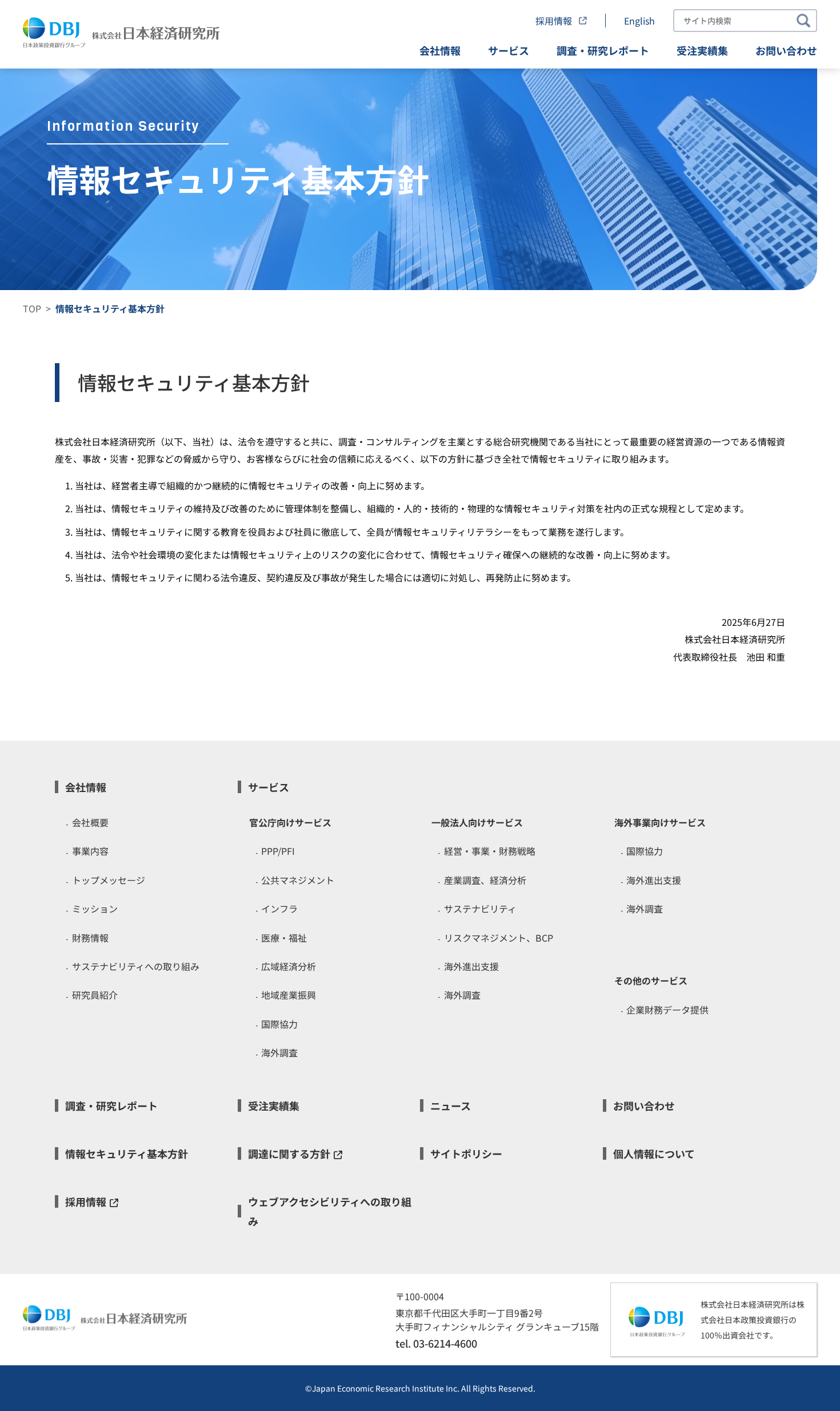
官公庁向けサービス (290, 822)
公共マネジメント (297, 880)
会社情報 (440, 50)
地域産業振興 (288, 995)
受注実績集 (702, 50)
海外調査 (279, 1052)
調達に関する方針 (289, 1153)
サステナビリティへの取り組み (135, 966)
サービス (508, 50)
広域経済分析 (288, 966)
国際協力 (279, 1024)
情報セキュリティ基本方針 (126, 1153)
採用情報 (554, 20)
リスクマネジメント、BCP (498, 937)
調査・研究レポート (603, 50)
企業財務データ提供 (667, 1009)
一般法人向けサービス (477, 822)
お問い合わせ (786, 50)
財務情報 (90, 937)
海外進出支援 (471, 966)
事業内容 (90, 851)
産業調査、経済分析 (485, 880)
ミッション (95, 908)
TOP (32, 308)
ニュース (450, 1105)
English (639, 20)
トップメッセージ (108, 880)
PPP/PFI (278, 851)
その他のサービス (650, 980)
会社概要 (90, 822)
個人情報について (654, 1153)
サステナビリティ (480, 908)
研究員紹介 (95, 995)
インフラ (279, 908)
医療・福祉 (284, 937)
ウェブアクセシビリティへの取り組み (329, 1211)
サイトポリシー (466, 1153)
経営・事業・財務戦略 (489, 851)
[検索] (803, 20)
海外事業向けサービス (660, 822)
